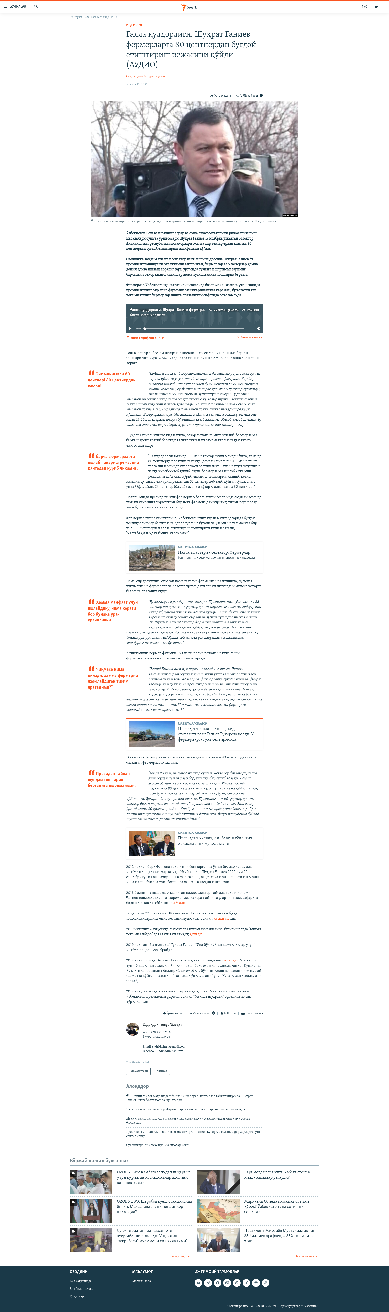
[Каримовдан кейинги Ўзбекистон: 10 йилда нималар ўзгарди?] (218, 1182)
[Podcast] (265, 1283)
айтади (179, 903)
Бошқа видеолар (181, 1256)
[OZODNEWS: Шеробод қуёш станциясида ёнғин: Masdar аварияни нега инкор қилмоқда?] (91, 1211)
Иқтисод (134, 25)
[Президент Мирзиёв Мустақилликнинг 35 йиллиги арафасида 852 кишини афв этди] (218, 1240)
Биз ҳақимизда (81, 1281)
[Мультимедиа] (376, 7)
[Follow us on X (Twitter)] (246, 1283)
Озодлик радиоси (152, 315)
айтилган (221, 919)
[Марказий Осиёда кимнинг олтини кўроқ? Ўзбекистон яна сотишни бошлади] (218, 1211)
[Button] (221, 95)
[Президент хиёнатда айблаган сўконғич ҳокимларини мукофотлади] (152, 843)
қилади (196, 934)
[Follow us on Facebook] (217, 1283)
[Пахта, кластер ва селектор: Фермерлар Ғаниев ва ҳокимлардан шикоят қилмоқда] (152, 558)
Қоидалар (77, 1296)
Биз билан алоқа (81, 1289)
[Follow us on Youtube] (198, 1283)
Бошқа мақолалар (307, 1256)
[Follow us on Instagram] (227, 1283)
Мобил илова (141, 1281)
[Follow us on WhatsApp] (237, 1283)
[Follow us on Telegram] (208, 1283)
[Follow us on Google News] (256, 1283)
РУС (364, 7)
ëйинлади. (230, 960)
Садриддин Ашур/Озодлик (146, 76)
